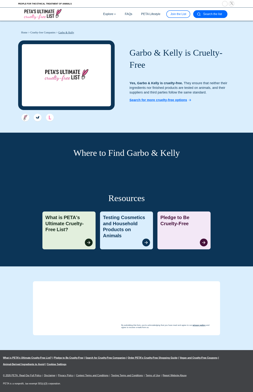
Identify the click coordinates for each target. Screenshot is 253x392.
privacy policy (147, 384)
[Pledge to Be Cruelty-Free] (184, 230)
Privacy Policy (66, 375)
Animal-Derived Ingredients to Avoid (24, 364)
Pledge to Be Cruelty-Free (68, 357)
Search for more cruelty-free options (158, 100)
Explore (108, 14)
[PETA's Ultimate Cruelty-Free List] (42, 14)
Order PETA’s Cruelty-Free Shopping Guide (152, 357)
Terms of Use (153, 375)
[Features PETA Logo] (50, 118)
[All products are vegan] (37, 118)
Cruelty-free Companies (42, 32)
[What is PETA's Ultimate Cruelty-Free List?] (69, 230)
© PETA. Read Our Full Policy (22, 375)
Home (24, 32)
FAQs (128, 14)
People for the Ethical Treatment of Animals (45, 4)
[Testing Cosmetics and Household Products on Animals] (126, 230)
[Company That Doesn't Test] (25, 118)
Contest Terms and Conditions (92, 375)
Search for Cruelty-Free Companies (105, 357)
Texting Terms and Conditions (127, 375)
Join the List (178, 14)
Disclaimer (49, 375)
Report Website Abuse (175, 375)
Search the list (212, 14)
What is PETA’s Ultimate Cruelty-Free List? (27, 357)
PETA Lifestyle (150, 14)
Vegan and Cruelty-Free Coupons (198, 357)
